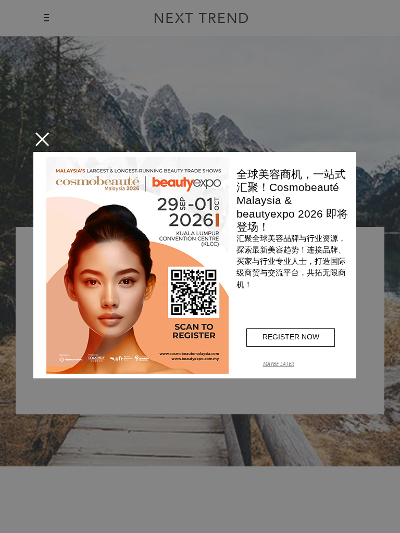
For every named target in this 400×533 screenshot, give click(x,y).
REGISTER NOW (290, 337)
